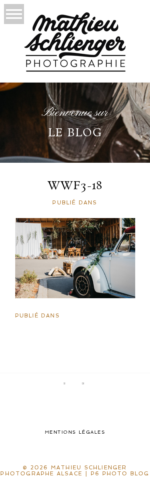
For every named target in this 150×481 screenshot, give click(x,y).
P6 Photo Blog (120, 474)
